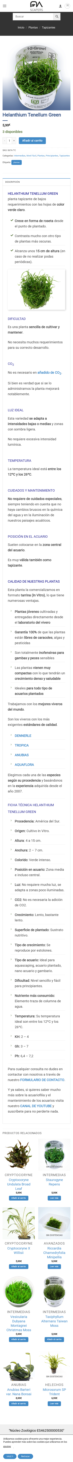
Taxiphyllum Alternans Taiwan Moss (54, 1321)
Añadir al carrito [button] (18, 1198)
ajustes (7, 1446)
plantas (16, 162)
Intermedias (19, 155)
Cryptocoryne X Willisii (18, 1250)
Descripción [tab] (12, 182)
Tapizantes (48, 27)
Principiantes (52, 155)
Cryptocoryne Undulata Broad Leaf (18, 1184)
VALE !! (10, 1456)
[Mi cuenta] (60, 6)
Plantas (33, 27)
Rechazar (25, 1456)
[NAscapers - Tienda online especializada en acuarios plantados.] (36, 6)
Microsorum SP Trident (54, 1392)
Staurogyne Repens (54, 1182)
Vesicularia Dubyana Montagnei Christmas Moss (18, 1323)
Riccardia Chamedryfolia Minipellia (54, 1252)
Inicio (21, 27)
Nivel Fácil (31, 155)
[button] (5, 6)
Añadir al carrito (32, 140)
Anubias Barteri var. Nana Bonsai (18, 1392)
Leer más (54, 1198)
